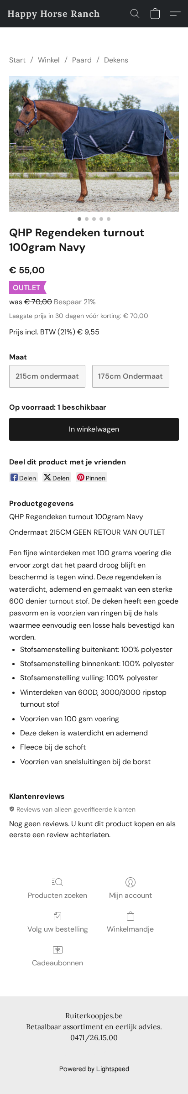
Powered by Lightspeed (94, 1069)
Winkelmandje (130, 929)
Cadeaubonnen (57, 963)
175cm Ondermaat (130, 376)
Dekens (116, 60)
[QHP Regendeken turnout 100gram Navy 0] (94, 144)
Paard (82, 60)
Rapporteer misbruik (94, 1054)
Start (17, 60)
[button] (53, 13)
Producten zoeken (57, 895)
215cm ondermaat (47, 376)
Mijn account (130, 895)
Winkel (49, 60)
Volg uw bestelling (57, 929)
